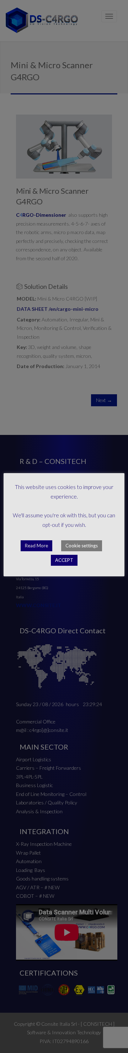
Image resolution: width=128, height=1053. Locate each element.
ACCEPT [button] (64, 560)
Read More (36, 545)
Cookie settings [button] (81, 545)
